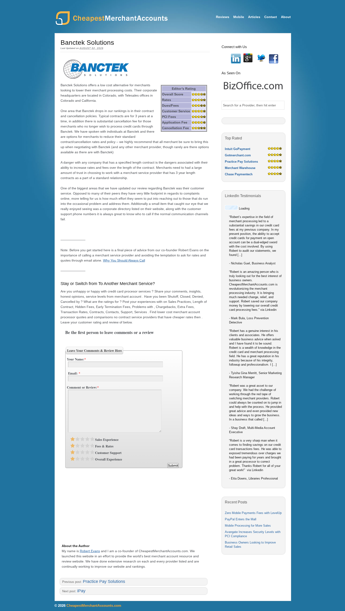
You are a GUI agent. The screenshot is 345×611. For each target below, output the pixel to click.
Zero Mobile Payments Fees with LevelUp (253, 513)
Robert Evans (90, 551)
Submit (173, 465)
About (286, 17)
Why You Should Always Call (124, 260)
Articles (254, 17)
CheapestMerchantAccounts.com (111, 18)
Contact (270, 17)
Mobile (238, 17)
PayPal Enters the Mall (240, 519)
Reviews (222, 17)
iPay (81, 591)
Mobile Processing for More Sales (248, 525)
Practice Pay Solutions (104, 581)
